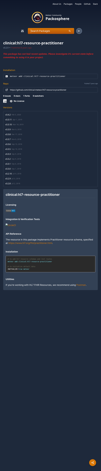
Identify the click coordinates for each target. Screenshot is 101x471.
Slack (95, 4)
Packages (68, 4)
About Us (57, 4)
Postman (81, 285)
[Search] (22, 31)
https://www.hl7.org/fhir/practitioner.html (30, 243)
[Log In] (79, 31)
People (78, 4)
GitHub (87, 4)
